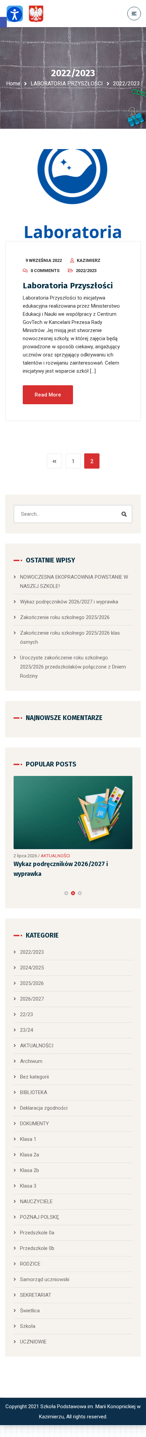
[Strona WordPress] (28, 13)
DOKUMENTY (34, 1124)
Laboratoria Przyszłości (68, 285)
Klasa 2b (29, 1170)
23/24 (26, 1030)
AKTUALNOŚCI (55, 855)
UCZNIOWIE (33, 1342)
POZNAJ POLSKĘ (39, 1217)
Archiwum (31, 1061)
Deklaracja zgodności (44, 1108)
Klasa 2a (29, 1155)
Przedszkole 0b (37, 1248)
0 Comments (45, 270)
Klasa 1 (28, 1139)
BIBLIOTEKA (33, 1092)
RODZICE (30, 1264)
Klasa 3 (28, 1186)
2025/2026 (32, 983)
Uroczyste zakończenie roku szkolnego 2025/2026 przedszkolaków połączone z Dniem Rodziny (73, 667)
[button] (3, 22)
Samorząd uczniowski (44, 1279)
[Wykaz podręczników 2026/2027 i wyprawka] (73, 812)
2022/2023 (86, 270)
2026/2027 (32, 999)
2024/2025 (32, 968)
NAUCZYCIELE (36, 1201)
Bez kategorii (34, 1077)
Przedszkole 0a (37, 1233)
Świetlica (30, 1311)
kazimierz (89, 260)
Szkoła (27, 1326)
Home (13, 83)
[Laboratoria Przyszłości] (73, 195)
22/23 (26, 1014)
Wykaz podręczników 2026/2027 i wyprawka (69, 602)
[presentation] (17, 893)
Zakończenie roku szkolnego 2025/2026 (65, 617)
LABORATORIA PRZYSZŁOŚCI (67, 83)
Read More (48, 395)
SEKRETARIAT (35, 1295)
